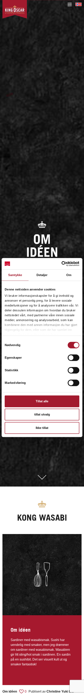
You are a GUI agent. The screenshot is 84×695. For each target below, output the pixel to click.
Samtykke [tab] (15, 275)
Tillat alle (42, 401)
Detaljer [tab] (42, 275)
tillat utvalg (42, 414)
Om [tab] (68, 275)
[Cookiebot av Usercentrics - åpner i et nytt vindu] (61, 263)
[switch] (73, 357)
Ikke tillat (42, 428)
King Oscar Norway (78, 4)
